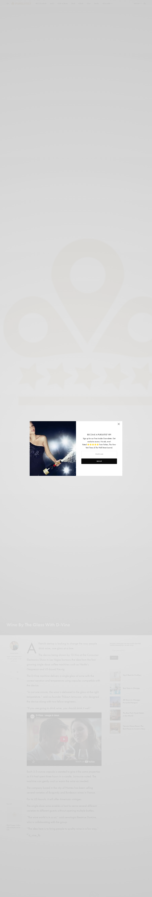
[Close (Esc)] (118, 425)
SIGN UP (99, 461)
